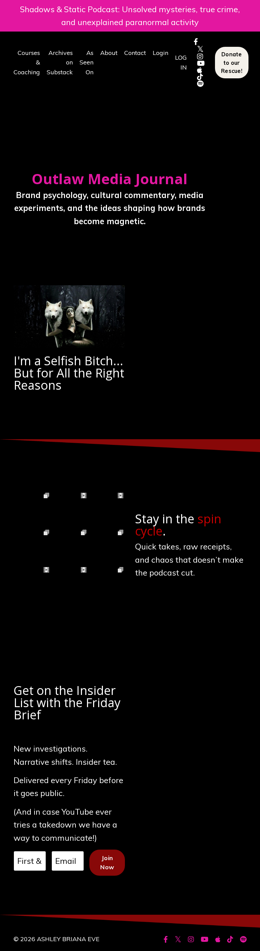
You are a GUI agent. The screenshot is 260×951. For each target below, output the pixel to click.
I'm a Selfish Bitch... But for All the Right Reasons (69, 373)
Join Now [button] (107, 862)
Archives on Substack (60, 62)
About (108, 53)
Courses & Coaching (27, 62)
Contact (135, 53)
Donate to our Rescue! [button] (231, 62)
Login (160, 53)
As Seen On (86, 62)
